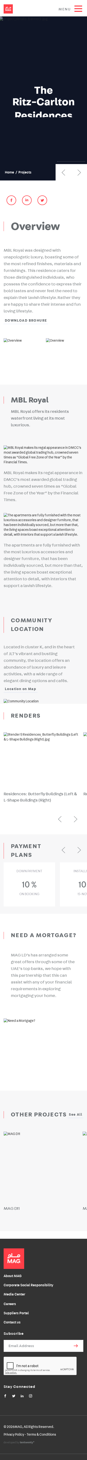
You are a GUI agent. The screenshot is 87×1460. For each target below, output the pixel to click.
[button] (63, 172)
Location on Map (20, 689)
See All (75, 1114)
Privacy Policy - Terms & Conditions (30, 1434)
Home (9, 172)
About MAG (13, 1276)
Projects (24, 172)
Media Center (14, 1294)
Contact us (12, 1322)
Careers (10, 1304)
